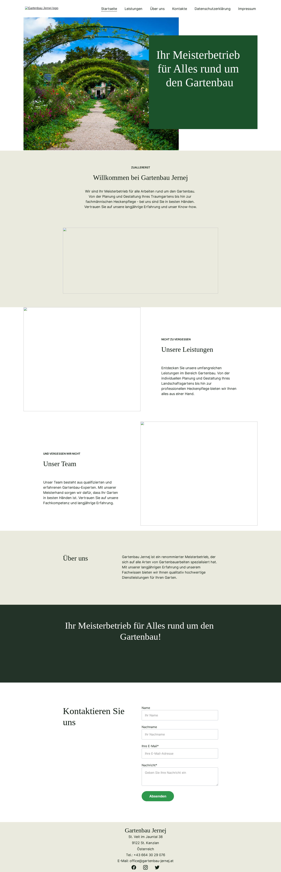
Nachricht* (149, 765)
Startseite (109, 9)
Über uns (157, 9)
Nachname (149, 727)
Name (146, 708)
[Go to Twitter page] (157, 867)
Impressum (247, 9)
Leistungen (133, 9)
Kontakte (179, 9)
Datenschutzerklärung (213, 9)
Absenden (157, 796)
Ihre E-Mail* (150, 746)
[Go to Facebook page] (136, 867)
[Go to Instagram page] (147, 867)
